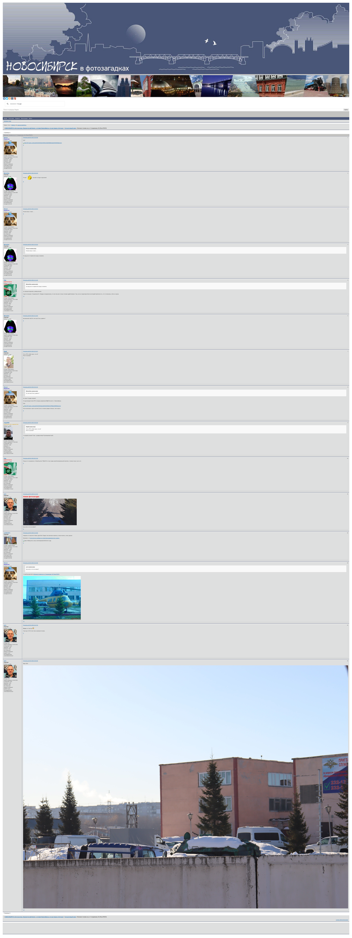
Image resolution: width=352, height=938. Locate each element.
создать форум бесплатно (342, 919)
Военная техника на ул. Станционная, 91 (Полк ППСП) (46, 574)
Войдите (13, 125)
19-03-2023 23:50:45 (33, 660)
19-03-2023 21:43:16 (33, 494)
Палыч (6, 137)
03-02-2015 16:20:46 (33, 137)
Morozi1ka (6, 173)
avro (5, 494)
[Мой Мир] (12, 98)
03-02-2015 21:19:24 (33, 315)
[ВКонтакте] (4, 98)
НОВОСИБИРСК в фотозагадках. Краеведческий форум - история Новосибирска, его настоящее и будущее (34, 128)
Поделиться (26, 137)
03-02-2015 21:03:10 (33, 244)
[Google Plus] (15, 98)
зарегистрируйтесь (21, 125)
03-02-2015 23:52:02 (33, 422)
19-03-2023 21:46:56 (33, 532)
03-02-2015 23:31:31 (33, 387)
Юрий (5, 351)
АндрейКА (6, 422)
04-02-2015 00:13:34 (33, 458)
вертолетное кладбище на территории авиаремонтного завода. (44, 538)
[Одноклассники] (9, 98)
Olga (5, 280)
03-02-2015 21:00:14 (33, 208)
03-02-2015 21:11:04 (33, 280)
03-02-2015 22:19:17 (33, 351)
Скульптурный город (70, 128)
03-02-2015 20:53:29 (33, 173)
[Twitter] (7, 98)
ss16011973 (7, 533)
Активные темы (7, 121)
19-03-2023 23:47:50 (33, 625)
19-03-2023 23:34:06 (33, 562)
